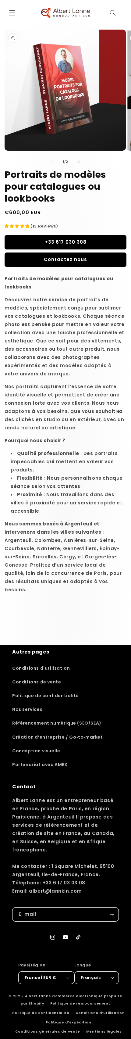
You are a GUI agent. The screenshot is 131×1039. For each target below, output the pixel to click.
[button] (12, 13)
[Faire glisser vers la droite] (79, 162)
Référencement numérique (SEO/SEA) (56, 723)
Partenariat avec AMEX (40, 764)
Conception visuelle (36, 751)
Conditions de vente (36, 682)
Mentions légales (104, 1031)
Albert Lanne (38, 996)
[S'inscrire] (112, 914)
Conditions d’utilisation (100, 1012)
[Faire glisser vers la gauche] (52, 162)
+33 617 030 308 (66, 242)
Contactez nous (65, 259)
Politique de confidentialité (45, 696)
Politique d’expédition (68, 1022)
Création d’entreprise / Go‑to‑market (57, 737)
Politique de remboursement (80, 1003)
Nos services (27, 709)
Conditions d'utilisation (41, 668)
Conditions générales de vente (47, 1031)
